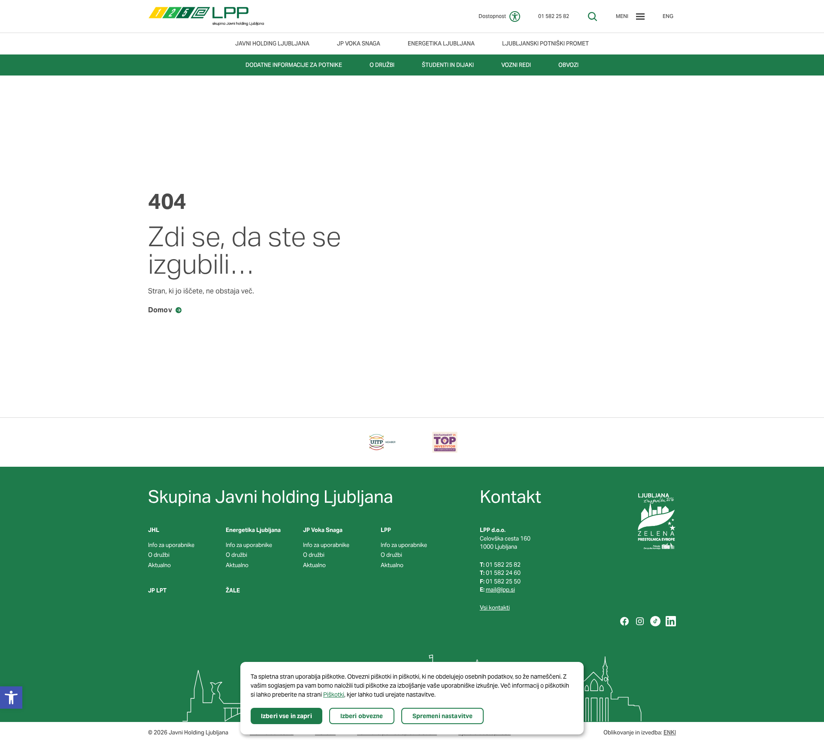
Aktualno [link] (159, 565)
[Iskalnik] (592, 16)
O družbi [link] (159, 555)
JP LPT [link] (157, 590)
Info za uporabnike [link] (171, 545)
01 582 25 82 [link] (553, 16)
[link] (206, 16)
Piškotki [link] (333, 694)
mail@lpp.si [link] (500, 589)
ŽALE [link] (233, 590)
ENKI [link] (669, 732)
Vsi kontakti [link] (495, 607)
